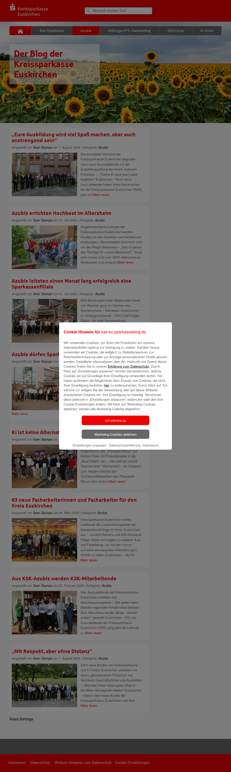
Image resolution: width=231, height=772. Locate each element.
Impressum (151, 445)
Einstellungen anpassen (90, 445)
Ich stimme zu (115, 420)
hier (106, 385)
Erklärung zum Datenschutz (128, 366)
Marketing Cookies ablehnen (115, 434)
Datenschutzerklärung (124, 445)
